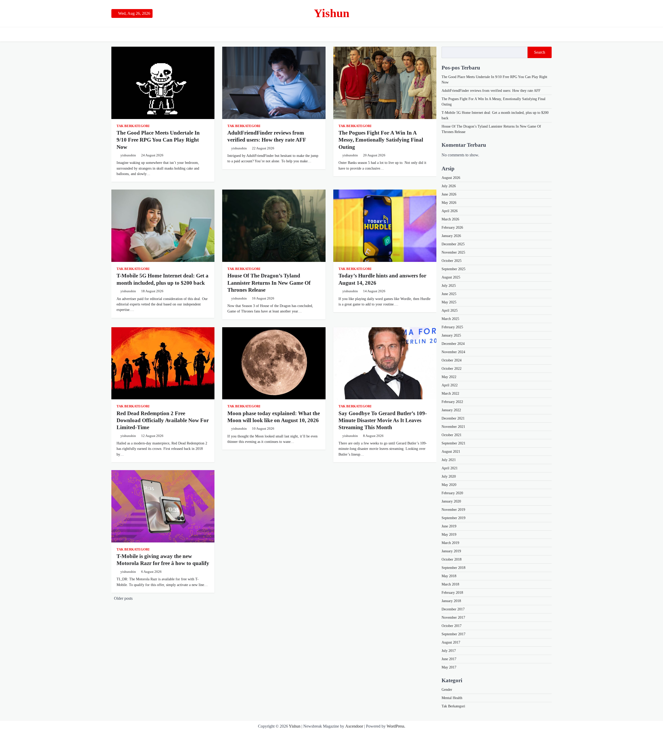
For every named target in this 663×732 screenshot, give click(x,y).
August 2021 (451, 452)
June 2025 (449, 294)
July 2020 (449, 476)
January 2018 (451, 601)
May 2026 (449, 203)
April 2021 (450, 468)
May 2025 (449, 302)
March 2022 (450, 393)
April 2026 (450, 211)
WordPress (395, 726)
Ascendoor (354, 726)
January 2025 (451, 335)
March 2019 (450, 543)
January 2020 (451, 501)
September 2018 (453, 568)
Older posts (123, 598)
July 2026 (449, 186)
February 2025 (452, 327)
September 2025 (453, 269)
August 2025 (451, 277)
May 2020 (449, 485)
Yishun (331, 13)
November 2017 (453, 617)
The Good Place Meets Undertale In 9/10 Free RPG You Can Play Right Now (158, 140)
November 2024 (453, 352)
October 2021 (452, 435)
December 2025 (453, 244)
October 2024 (452, 360)
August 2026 (451, 178)
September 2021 (453, 443)
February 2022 (452, 402)
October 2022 (452, 369)
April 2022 (450, 385)
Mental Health (452, 698)
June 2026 (449, 194)
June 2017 (449, 659)
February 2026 (452, 227)
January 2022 (451, 410)
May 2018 (449, 576)
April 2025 (450, 310)
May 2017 (449, 667)
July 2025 (449, 286)
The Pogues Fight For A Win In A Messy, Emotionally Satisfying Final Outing (380, 140)
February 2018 (452, 593)
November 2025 (453, 252)
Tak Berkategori (133, 126)
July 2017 (449, 651)
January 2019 (451, 551)
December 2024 (453, 344)
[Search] (548, 34)
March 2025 (450, 319)
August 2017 (451, 642)
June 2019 (449, 526)
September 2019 (453, 518)
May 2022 (449, 377)
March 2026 (450, 219)
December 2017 (453, 609)
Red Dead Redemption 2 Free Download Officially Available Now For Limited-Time (163, 420)
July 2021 (449, 460)
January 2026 (451, 236)
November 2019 (453, 510)
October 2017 (452, 626)
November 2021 (453, 427)
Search (539, 52)
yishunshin (128, 155)
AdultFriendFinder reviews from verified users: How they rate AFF (491, 91)
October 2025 (452, 261)
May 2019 (449, 534)
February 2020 (452, 493)
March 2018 (450, 584)
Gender (447, 690)
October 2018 (452, 559)
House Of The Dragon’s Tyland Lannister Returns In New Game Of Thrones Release (269, 283)
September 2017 (453, 634)
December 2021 (453, 418)
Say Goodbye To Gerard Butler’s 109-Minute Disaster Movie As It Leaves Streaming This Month (382, 420)
